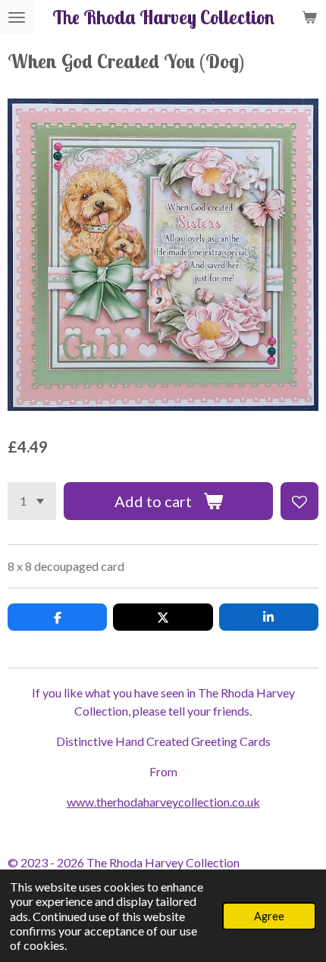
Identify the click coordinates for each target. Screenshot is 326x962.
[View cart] (309, 17)
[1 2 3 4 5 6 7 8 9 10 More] (32, 501)
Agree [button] (269, 916)
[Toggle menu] (16, 17)
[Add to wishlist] (299, 501)
